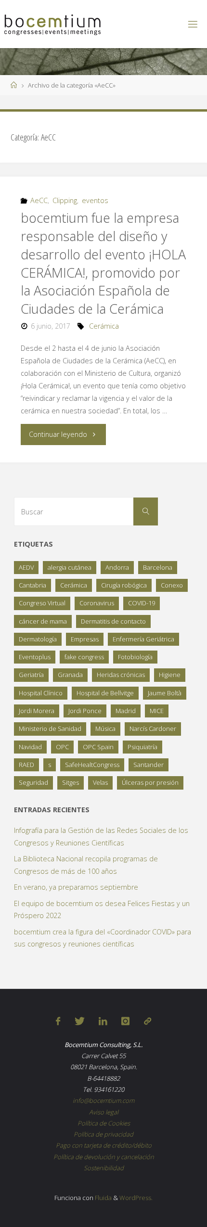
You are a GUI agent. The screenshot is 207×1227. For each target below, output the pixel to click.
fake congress (84, 656)
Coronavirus (96, 603)
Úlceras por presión (150, 782)
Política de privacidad (103, 1134)
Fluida (102, 1197)
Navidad (30, 746)
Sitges (70, 782)
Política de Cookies (104, 1123)
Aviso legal (103, 1112)
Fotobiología (135, 656)
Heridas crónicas (121, 674)
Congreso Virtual (42, 603)
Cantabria (32, 585)
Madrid (126, 710)
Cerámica (104, 326)
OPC (62, 746)
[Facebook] (58, 1021)
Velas (100, 782)
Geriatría (31, 674)
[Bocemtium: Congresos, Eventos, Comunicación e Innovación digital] (52, 23)
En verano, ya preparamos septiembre (76, 887)
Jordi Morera (36, 710)
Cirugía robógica (124, 585)
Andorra (117, 567)
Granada (70, 674)
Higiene (170, 674)
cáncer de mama (43, 621)
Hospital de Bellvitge (105, 693)
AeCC (39, 200)
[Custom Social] (147, 1021)
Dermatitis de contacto (113, 621)
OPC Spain (98, 746)
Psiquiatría (142, 746)
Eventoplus (35, 656)
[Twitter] (80, 1021)
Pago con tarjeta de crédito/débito (104, 1145)
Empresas (85, 639)
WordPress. (136, 1197)
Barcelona (157, 567)
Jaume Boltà (164, 693)
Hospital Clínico (41, 693)
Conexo (172, 585)
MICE (157, 710)
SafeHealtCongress (92, 764)
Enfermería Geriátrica (143, 639)
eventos (95, 200)
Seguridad (33, 782)
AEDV (26, 567)
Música (105, 728)
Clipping (64, 200)
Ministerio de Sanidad (50, 728)
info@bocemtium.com (103, 1100)
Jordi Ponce (85, 710)
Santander (148, 764)
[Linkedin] (103, 1021)
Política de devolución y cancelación (103, 1156)
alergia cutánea (69, 567)
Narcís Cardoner (152, 728)
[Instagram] (125, 1021)
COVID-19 (141, 603)
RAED (26, 764)
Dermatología (38, 639)
